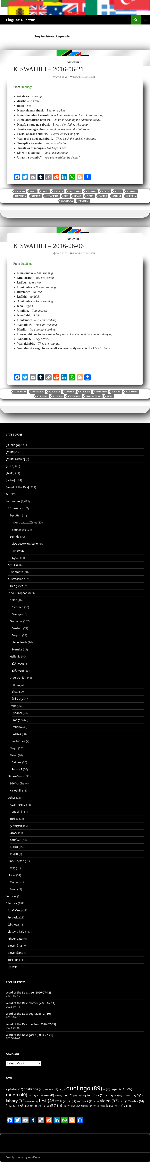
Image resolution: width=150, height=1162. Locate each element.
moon (16, 1095)
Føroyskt (13, 917)
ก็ (9, 1105)
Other (11, 797)
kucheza (54, 391)
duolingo (75, 191)
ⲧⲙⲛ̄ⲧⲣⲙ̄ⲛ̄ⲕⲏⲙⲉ (19, 529)
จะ (16, 1105)
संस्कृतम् (16, 692)
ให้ (117, 1105)
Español (17, 713)
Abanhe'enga (18, 804)
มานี (53, 1105)
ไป (126, 1105)
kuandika (37, 391)
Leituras (11, 896)
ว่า (71, 1105)
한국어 (14, 854)
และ (101, 1105)
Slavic (13, 755)
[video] (10, 480)
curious (51, 1089)
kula (118, 191)
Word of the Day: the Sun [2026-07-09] (31, 1024)
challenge (34, 1089)
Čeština (16, 762)
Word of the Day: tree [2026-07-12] (28, 992)
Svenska (17, 649)
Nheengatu (15, 938)
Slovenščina (15, 953)
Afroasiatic (15, 508)
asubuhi (20, 191)
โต (109, 1105)
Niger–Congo (16, 776)
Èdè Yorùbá (17, 783)
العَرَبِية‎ (15, 558)
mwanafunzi (93, 396)
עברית (20, 550)
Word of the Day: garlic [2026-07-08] (29, 1035)
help (116, 1089)
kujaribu (101, 391)
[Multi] (10, 452)
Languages (13, 501)
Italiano (17, 727)
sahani (116, 196)
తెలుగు (13, 833)
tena (109, 396)
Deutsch (17, 628)
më (32, 1095)
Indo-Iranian (18, 677)
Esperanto (16, 572)
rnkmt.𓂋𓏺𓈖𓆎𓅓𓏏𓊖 (24, 522)
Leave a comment (84, 76)
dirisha (58, 191)
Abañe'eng (15, 910)
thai (62, 1101)
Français (17, 720)
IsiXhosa (13, 924)
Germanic (16, 621)
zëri (125, 1101)
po (77, 1095)
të (80, 1101)
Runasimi (16, 811)
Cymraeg (17, 607)
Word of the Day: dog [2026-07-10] (28, 1013)
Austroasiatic (16, 579)
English (16, 635)
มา (42, 1105)
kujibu (116, 391)
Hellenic (15, 656)
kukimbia (132, 391)
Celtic (13, 600)
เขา (92, 1105)
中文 (12, 868)
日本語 (14, 847)
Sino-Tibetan (16, 861)
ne (49, 1095)
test (47, 1100)
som (118, 1095)
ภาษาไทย (15, 840)
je (126, 1088)
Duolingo (26, 87)
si (109, 1095)
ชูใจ (24, 1105)
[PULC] (10, 466)
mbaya (77, 196)
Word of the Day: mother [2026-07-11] (30, 1003)
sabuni (103, 196)
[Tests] (10, 473)
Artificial (13, 565)
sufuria (131, 196)
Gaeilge (17, 614)
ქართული (16, 826)
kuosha (131, 191)
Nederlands (19, 642)
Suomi (14, 889)
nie (58, 1095)
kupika (35, 196)
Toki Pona (14, 960)
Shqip (13, 748)
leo (66, 196)
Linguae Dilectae (20, 19)
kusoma (58, 396)
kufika (69, 391)
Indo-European (18, 593)
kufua (106, 191)
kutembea (74, 396)
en (106, 1089)
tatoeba (32, 1101)
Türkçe (14, 819)
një (67, 1095)
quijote (88, 1095)
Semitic (14, 536)
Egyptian (15, 515)
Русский (17, 769)
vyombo (83, 201)
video (109, 1100)
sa (100, 1095)
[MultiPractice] (15, 459)
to (72, 1101)
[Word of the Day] (17, 487)
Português (18, 741)
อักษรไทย (81, 1105)
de (62, 1089)
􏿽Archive (11, 903)
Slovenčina (15, 945)
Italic (13, 706)
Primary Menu (145, 19)
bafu (33, 191)
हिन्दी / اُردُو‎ (18, 699)
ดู (33, 1105)
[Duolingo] (13, 445)
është (137, 1101)
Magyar (15, 882)
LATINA (16, 734)
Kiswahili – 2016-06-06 (48, 245)
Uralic (11, 875)
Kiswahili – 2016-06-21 (48, 69)
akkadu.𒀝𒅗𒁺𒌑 (25, 543)
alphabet (14, 1089)
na (40, 1095)
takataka (67, 201)
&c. (8, 494)
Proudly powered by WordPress (23, 1157)
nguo (90, 196)
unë (88, 1101)
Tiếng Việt (16, 586)
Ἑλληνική (18, 670)
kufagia (91, 191)
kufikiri (85, 391)
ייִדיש (15, 967)
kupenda (20, 196)
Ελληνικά (18, 663)
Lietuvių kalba (17, 931)
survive (129, 1095)
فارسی (20, 685)
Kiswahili (74, 62)
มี (63, 1105)
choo (45, 191)
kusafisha (52, 196)
